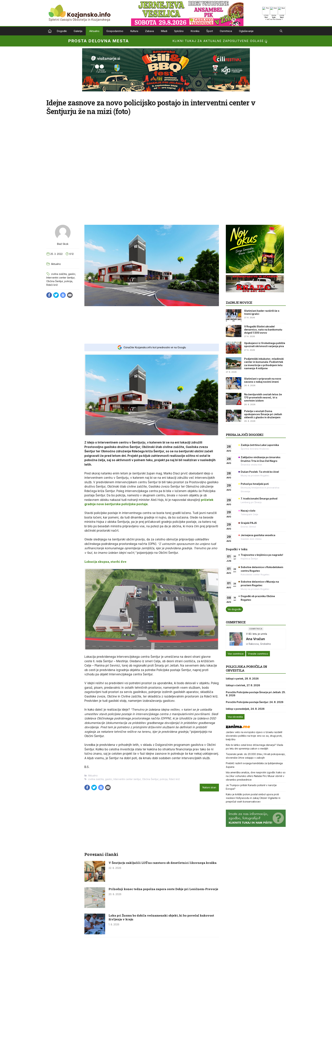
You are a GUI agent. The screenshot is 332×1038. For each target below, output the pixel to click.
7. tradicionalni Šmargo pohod (259, 498)
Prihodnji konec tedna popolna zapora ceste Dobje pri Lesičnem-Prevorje (163, 889)
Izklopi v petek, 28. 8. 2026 (242, 678)
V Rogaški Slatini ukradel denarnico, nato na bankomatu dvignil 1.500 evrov (263, 329)
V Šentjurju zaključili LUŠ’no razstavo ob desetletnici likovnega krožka (162, 863)
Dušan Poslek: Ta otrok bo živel (260, 471)
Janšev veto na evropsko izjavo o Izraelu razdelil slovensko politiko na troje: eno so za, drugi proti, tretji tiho (254, 736)
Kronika (195, 31)
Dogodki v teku (236, 549)
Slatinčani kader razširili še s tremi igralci (261, 312)
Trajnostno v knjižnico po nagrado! (262, 554)
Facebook (49, 295)
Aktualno (94, 31)
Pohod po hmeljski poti (255, 483)
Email (70, 295)
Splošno (179, 31)
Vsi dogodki (234, 609)
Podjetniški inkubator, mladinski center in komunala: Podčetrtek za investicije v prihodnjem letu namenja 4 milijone (264, 363)
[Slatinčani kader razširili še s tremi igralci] (233, 315)
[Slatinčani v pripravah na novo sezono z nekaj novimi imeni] (233, 383)
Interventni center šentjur (60, 277)
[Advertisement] (151, 325)
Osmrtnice (226, 31)
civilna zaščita (59, 273)
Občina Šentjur (54, 281)
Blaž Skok (62, 243)
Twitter (56, 295)
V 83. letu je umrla (256, 633)
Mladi (164, 31)
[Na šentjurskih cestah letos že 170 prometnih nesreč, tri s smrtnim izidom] (233, 399)
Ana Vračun (255, 639)
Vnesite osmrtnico (258, 653)
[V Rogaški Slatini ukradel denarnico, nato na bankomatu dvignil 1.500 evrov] (233, 331)
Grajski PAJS (249, 522)
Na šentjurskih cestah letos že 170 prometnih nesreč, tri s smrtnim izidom (263, 397)
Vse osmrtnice (236, 653)
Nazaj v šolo (248, 510)
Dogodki (62, 31)
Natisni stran (209, 787)
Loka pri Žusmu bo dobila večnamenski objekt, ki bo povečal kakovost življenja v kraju (161, 917)
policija (68, 281)
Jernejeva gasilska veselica (258, 535)
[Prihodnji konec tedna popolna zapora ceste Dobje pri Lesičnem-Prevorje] (94, 907)
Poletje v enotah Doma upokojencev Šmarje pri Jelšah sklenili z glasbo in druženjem (263, 414)
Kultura (134, 31)
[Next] (211, 395)
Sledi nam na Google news (63, 295)
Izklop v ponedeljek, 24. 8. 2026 (245, 708)
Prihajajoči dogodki (244, 434)
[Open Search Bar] (281, 31)
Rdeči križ (52, 284)
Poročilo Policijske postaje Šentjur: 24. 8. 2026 (254, 702)
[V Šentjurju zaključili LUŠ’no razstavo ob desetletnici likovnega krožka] (94, 880)
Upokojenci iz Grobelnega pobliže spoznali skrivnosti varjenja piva (264, 345)
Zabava (149, 31)
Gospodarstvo (114, 31)
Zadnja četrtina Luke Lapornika (260, 444)
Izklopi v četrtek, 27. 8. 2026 (243, 685)
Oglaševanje (246, 31)
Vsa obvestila (235, 716)
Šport (209, 31)
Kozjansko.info (49, 31)
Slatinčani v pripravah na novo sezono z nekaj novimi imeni (262, 380)
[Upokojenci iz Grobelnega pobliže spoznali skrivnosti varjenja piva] (233, 348)
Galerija (78, 31)
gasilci (71, 273)
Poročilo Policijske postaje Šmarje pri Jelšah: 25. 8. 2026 (256, 694)
